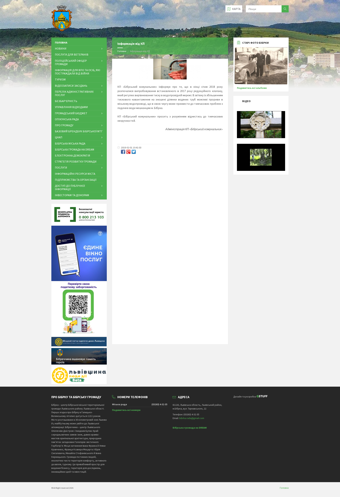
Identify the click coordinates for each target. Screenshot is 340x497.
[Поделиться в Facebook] (123, 152)
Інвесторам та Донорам (72, 195)
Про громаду (64, 125)
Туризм (60, 79)
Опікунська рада (67, 119)
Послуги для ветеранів (71, 54)
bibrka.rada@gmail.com (191, 418)
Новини (60, 48)
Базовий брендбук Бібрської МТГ (79, 131)
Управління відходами (71, 107)
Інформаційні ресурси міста (75, 173)
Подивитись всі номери (126, 410)
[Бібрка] (261, 170)
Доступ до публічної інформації (70, 187)
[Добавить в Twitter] (134, 152)
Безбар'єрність (66, 101)
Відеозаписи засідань (71, 85)
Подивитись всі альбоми (252, 87)
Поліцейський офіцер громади (71, 62)
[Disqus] (170, 203)
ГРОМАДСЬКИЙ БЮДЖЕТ (71, 113)
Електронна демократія (72, 155)
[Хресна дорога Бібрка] (261, 137)
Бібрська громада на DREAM (74, 149)
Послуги (61, 167)
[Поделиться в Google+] (128, 152)
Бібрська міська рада (70, 143)
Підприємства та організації (75, 179)
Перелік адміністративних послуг (74, 93)
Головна (121, 51)
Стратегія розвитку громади (76, 161)
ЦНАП (58, 137)
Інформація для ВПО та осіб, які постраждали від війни (77, 71)
